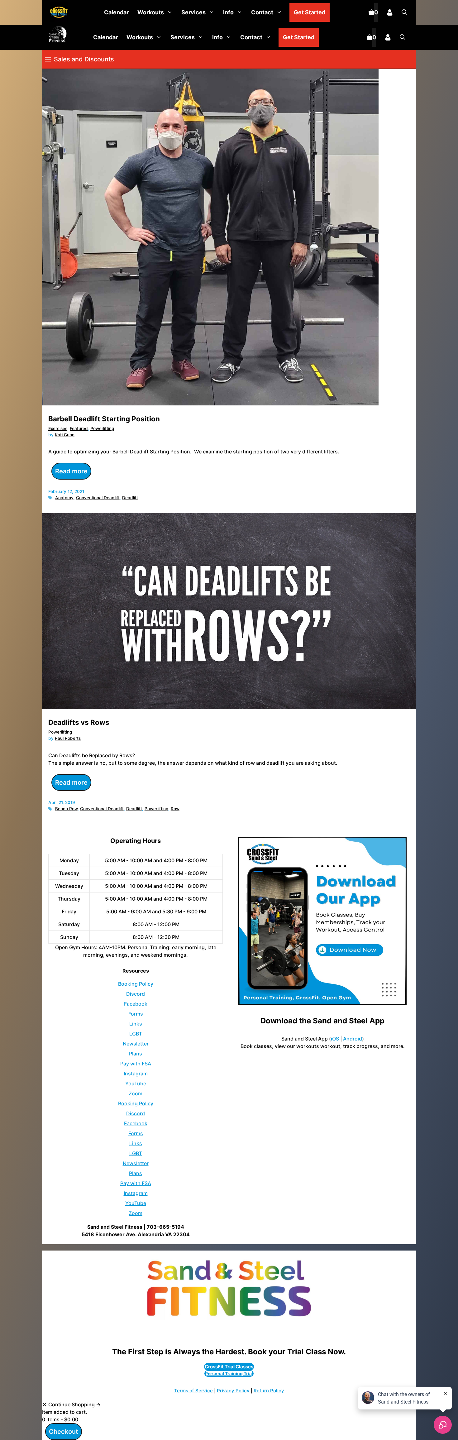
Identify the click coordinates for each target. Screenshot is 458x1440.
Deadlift (130, 497)
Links (135, 1024)
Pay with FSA (135, 1063)
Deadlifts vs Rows (78, 722)
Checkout (63, 1431)
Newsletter (136, 1044)
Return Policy (269, 1391)
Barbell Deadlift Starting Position (104, 418)
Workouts (150, 12)
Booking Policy (135, 984)
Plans (135, 1053)
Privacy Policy (233, 1391)
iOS (335, 1039)
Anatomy (64, 497)
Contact (262, 12)
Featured (79, 428)
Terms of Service (193, 1391)
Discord (135, 994)
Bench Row (66, 808)
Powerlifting (102, 428)
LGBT (135, 1034)
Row (175, 808)
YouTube (135, 1083)
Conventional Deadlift (98, 497)
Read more (71, 471)
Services (193, 12)
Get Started (309, 12)
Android (352, 1039)
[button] (404, 12)
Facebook (135, 1004)
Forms (135, 1014)
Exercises (57, 428)
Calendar (116, 12)
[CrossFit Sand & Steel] (57, 12)
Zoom (135, 1093)
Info (228, 12)
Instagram (136, 1073)
